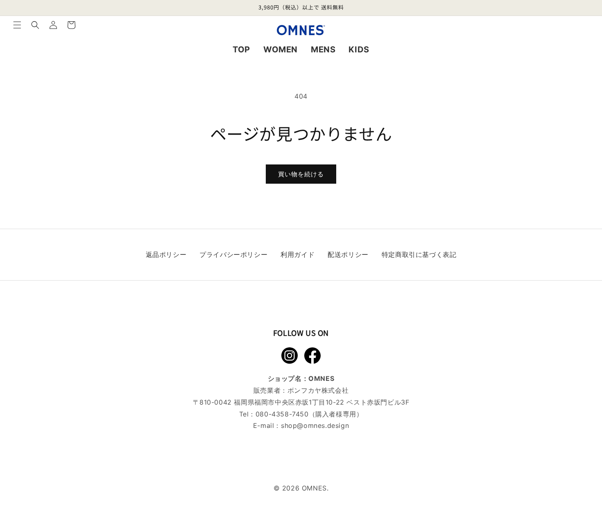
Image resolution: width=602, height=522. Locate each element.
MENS (323, 49)
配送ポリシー (348, 254)
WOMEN (280, 49)
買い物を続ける (301, 174)
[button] (17, 25)
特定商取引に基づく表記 (419, 254)
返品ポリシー (166, 254)
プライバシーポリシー (233, 254)
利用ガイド (298, 254)
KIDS (359, 49)
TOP (241, 49)
